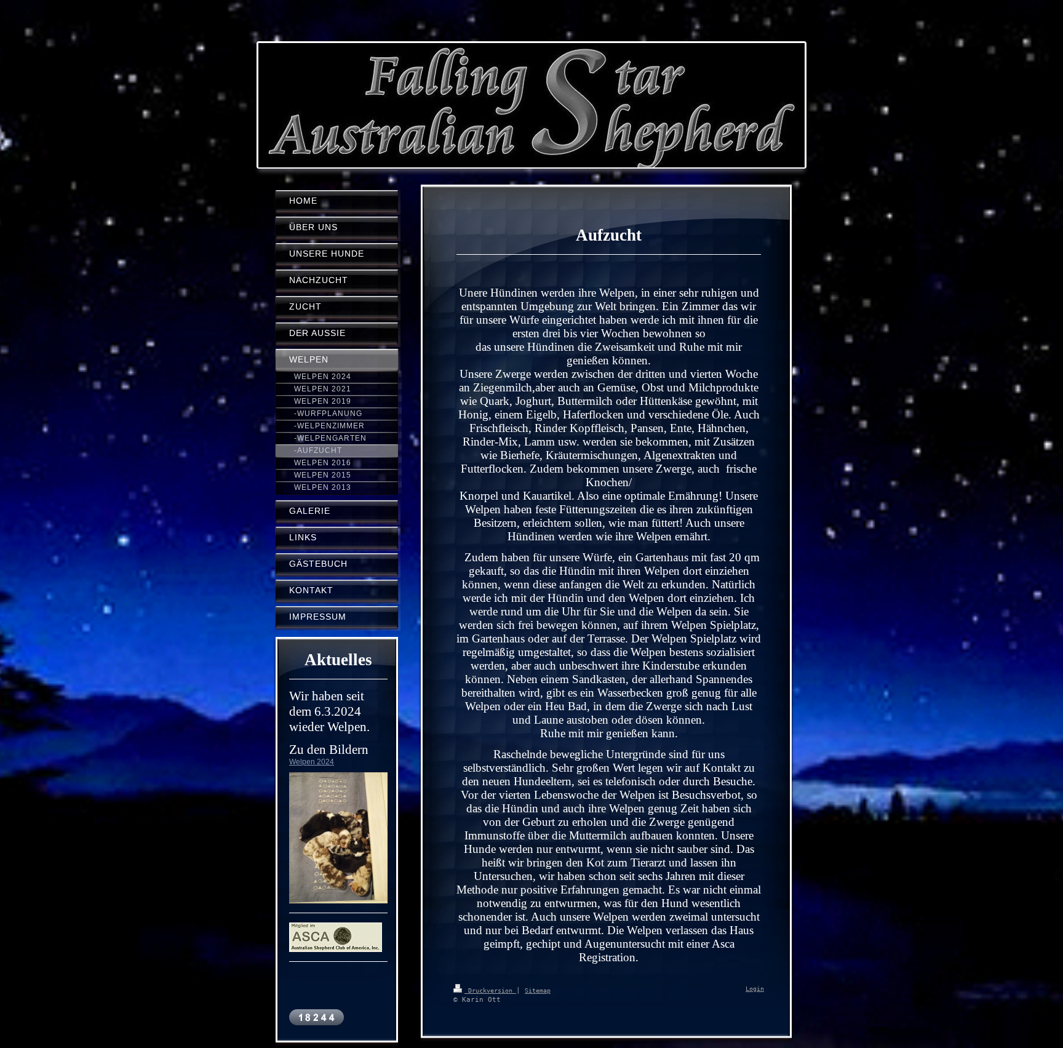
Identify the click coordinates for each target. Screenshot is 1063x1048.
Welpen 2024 (311, 762)
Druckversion (490, 990)
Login (755, 988)
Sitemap (538, 990)
